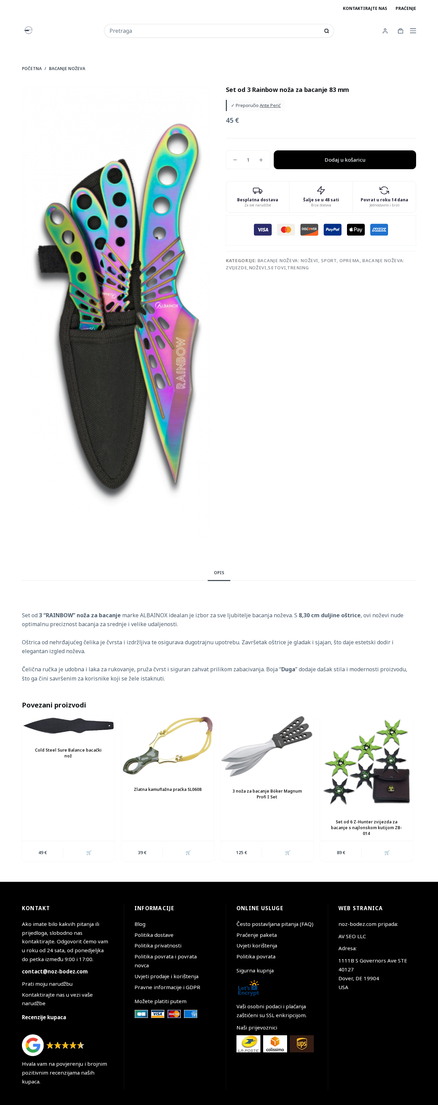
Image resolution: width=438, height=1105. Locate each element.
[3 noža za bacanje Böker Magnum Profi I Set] (267, 746)
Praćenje (406, 8)
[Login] (385, 30)
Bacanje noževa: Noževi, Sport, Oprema (309, 260)
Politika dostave (153, 934)
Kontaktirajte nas (365, 8)
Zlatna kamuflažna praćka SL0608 (168, 789)
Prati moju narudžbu (47, 983)
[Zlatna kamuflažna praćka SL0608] (167, 746)
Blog (139, 923)
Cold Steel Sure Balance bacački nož (68, 753)
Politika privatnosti (157, 945)
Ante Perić (270, 105)
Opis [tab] (219, 573)
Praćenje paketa (256, 934)
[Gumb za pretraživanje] (326, 31)
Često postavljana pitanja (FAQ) (274, 923)
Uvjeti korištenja (256, 945)
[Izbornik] (413, 31)
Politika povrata (255, 956)
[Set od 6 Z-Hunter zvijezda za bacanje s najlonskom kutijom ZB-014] (366, 762)
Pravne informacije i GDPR (167, 987)
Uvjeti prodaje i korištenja (166, 976)
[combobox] (214, 31)
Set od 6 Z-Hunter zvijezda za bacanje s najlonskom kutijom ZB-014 (366, 827)
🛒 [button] (89, 852)
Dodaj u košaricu (345, 159)
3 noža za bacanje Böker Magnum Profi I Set (267, 794)
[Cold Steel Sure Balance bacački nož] (68, 726)
